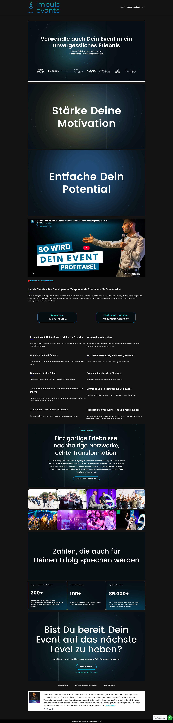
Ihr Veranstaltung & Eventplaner (86, 685)
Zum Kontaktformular (136, 7)
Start (123, 7)
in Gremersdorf (109, 685)
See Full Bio (110, 705)
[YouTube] (50, 709)
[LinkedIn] (53, 709)
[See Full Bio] (116, 705)
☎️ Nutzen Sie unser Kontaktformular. (41, 281)
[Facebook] (45, 709)
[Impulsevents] (43, 7)
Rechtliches (94, 721)
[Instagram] (47, 709)
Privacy (99, 721)
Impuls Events (63, 685)
